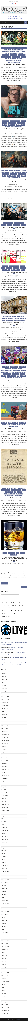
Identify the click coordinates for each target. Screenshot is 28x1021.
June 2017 (4, 990)
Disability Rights (5, 490)
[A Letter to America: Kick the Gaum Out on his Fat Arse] (14, 159)
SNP (3, 320)
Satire (7, 58)
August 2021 (5, 847)
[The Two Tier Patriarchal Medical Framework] (14, 256)
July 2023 (4, 781)
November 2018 (5, 940)
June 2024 (4, 749)
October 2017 (5, 978)
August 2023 (5, 778)
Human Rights (19, 53)
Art (2, 47)
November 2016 (5, 1010)
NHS (12, 269)
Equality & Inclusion (15, 121)
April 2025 (4, 720)
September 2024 (5, 740)
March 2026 (4, 688)
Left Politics (13, 55)
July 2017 (4, 987)
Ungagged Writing (11, 60)
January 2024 (5, 763)
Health (6, 53)
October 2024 (5, 737)
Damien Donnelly (14, 366)
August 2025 (5, 708)
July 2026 (4, 676)
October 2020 (5, 877)
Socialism (19, 58)
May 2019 (4, 923)
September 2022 (5, 810)
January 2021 (5, 868)
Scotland (13, 58)
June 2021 (4, 853)
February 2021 (5, 865)
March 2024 (4, 757)
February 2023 (5, 795)
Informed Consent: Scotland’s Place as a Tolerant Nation (14, 323)
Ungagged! (14, 16)
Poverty (20, 491)
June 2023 (4, 784)
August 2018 (5, 949)
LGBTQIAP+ (4, 318)
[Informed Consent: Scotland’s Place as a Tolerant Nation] (14, 305)
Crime (14, 49)
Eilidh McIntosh (7, 316)
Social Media (11, 124)
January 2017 (5, 1004)
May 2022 (4, 821)
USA (18, 175)
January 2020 (5, 900)
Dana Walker (4, 642)
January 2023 (5, 798)
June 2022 (4, 818)
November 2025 (5, 699)
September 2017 (5, 981)
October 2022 (5, 807)
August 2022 (5, 813)
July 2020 (4, 885)
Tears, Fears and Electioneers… (14, 380)
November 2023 (5, 769)
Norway (4, 175)
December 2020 (5, 871)
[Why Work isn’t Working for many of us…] (14, 211)
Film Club (22, 51)
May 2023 (4, 786)
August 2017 (5, 984)
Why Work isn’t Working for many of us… (14, 227)
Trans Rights (9, 320)
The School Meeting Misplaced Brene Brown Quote (13, 610)
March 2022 (4, 827)
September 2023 (5, 775)
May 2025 (4, 717)
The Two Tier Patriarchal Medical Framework (14, 272)
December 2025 (5, 696)
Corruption (7, 49)
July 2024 (4, 746)
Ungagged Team (21, 424)
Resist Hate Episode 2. (6, 616)
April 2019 (4, 926)
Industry (4, 224)
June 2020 (4, 888)
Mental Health (22, 55)
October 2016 (5, 1013)
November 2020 (5, 874)
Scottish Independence (10, 493)
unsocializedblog (13, 67)
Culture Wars (5, 121)
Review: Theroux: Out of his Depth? (14, 129)
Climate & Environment (10, 47)
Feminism (23, 266)
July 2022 (4, 816)
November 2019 (5, 906)
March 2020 (4, 897)
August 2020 (5, 882)
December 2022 (5, 801)
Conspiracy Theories (21, 47)
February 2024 (5, 760)
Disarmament (6, 51)
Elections (8, 368)
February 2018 (5, 967)
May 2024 (4, 752)
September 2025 (5, 705)
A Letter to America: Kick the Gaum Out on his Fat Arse (14, 180)
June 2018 (4, 955)
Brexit (4, 488)
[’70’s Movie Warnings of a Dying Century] (14, 38)
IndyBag (9, 224)
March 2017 (4, 999)
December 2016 (5, 1007)
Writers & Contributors (13, 62)
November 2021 (5, 839)
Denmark (23, 170)
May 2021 (4, 856)
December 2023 (5, 766)
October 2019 (5, 909)
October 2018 (5, 943)
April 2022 (4, 824)
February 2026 (5, 691)
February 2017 (5, 1001)
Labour (23, 370)
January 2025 (5, 728)
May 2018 (4, 958)
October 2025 (5, 702)
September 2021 (5, 845)
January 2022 (5, 833)
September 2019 (5, 911)
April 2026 (4, 685)
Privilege (24, 224)
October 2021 (5, 842)
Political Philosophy (6, 56)
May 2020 (4, 891)
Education (4, 422)
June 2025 (4, 714)
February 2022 (5, 830)
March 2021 (4, 862)
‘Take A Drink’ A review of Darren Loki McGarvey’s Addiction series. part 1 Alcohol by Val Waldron (14, 558)
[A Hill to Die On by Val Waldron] (14, 467)
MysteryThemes (16, 1019)
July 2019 (4, 917)
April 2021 (4, 859)
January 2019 (5, 935)
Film (17, 51)
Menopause (23, 267)
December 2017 (5, 972)
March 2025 (4, 723)
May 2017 (4, 993)
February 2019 (5, 932)
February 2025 (5, 725)
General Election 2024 (7, 370)
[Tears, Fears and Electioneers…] (14, 355)
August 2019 (5, 914)
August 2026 (5, 673)
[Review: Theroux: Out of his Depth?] (14, 101)
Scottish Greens (11, 375)
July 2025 (4, 711)
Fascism (12, 51)
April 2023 (4, 789)
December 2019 (5, 903)
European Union (4, 172)
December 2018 (5, 938)
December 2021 (5, 836)
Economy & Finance (8, 223)
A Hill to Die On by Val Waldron (14, 498)
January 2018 (5, 970)
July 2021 (4, 850)
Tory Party (23, 375)
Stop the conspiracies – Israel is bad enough (11, 613)
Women (23, 269)
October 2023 (5, 772)
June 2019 (4, 920)
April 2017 (4, 996)
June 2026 (4, 679)
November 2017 (5, 975)
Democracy (19, 49)
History (12, 53)
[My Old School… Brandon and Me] (14, 411)
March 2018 (4, 964)
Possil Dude (14, 327)
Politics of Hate (16, 56)
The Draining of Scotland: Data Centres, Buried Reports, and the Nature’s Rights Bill (14, 606)
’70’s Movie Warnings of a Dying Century (14, 64)
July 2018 (4, 952)
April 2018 (4, 961)
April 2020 (4, 894)
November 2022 (5, 804)
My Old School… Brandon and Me (14, 428)
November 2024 (5, 734)
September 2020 (5, 879)
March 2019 (4, 929)
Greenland (18, 172)
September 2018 (5, 946)
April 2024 (4, 755)
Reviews (23, 56)
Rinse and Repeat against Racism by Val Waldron (12, 602)
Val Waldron (18, 495)
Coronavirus (22, 488)
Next (6, 583)
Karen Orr (9, 267)
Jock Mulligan (6, 55)
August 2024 (5, 743)
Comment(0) (23, 67)
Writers (18, 60)
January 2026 (5, 693)
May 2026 (4, 682)
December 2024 (5, 731)
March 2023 (4, 792)
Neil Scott (13, 424)
